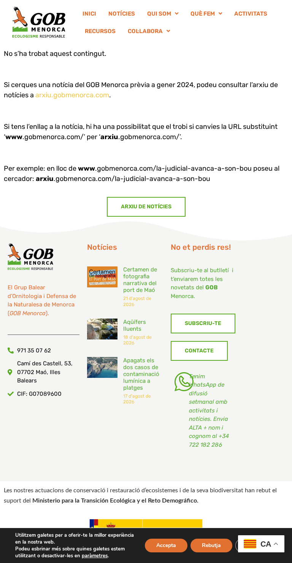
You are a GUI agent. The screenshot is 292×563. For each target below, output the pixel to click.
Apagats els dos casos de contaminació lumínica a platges (141, 374)
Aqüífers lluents (134, 325)
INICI (89, 13)
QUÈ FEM (202, 13)
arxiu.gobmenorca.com (72, 95)
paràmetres (95, 555)
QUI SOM (159, 13)
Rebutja (211, 545)
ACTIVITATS (250, 13)
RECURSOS (100, 31)
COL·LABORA (145, 31)
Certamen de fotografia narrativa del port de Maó (140, 279)
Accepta (166, 545)
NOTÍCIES (121, 13)
